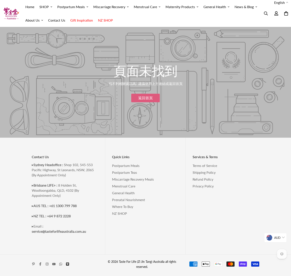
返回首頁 (145, 98)
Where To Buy (122, 206)
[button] (281, 2)
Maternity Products (180, 7)
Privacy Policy (203, 186)
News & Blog (244, 7)
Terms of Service (205, 166)
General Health (214, 7)
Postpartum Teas (124, 172)
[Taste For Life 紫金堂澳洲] (11, 13)
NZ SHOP (105, 20)
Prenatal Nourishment (128, 200)
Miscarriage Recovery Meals (133, 179)
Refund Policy (203, 179)
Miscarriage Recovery (109, 7)
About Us (32, 20)
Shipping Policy (204, 172)
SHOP (44, 7)
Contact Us (56, 20)
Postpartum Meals (71, 7)
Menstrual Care (145, 7)
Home (29, 7)
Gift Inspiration (81, 20)
